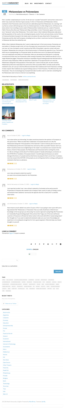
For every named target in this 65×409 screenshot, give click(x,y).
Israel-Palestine (6, 286)
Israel (57, 284)
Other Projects (7, 365)
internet (25, 284)
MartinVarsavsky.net (22, 14)
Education (51, 279)
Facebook (29, 282)
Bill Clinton (10, 279)
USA (54, 288)
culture (37, 279)
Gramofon (6, 338)
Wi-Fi (57, 288)
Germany (48, 282)
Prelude (5, 375)
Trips (4, 389)
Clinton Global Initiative (20, 279)
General (31, 14)
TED (27, 288)
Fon (44, 282)
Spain (9, 288)
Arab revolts (6, 312)
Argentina (6, 315)
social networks (55, 286)
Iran (43, 284)
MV (33, 286)
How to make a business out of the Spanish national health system (8, 101)
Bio (31, 3)
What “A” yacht (32, 100)
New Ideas (6, 360)
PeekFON (5, 370)
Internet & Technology (9, 344)
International (6, 341)
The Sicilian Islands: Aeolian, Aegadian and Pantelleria (7, 122)
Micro (4, 349)
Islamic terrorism (49, 284)
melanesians (6, 79)
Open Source (6, 362)
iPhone (38, 284)
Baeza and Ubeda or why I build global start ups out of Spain (49, 101)
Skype (48, 286)
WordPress (32, 401)
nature (38, 286)
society (4, 288)
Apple (3, 279)
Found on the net (7, 333)
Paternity (5, 367)
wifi (3, 290)
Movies (5, 354)
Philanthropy (6, 373)
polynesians (14, 79)
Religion (5, 378)
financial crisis (37, 282)
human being (5, 284)
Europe (23, 282)
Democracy (44, 279)
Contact (48, 3)
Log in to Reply (26, 135)
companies (31, 279)
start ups (14, 288)
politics (43, 286)
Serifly (43, 401)
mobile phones (27, 286)
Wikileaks (8, 290)
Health (59, 282)
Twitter (49, 288)
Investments (39, 3)
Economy (5, 320)
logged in (11, 233)
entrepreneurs (6, 282)
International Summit (16, 284)
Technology (21, 288)
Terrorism (32, 288)
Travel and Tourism (23, 79)
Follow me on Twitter (10, 303)
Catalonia (5, 317)
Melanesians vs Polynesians (24, 11)
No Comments (41, 14)
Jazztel (14, 286)
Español (29, 249)
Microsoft (20, 286)
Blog (26, 3)
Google (54, 282)
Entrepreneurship (15, 282)
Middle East (6, 352)
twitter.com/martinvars (29, 76)
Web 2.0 (5, 394)
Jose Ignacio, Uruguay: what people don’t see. (21, 100)
